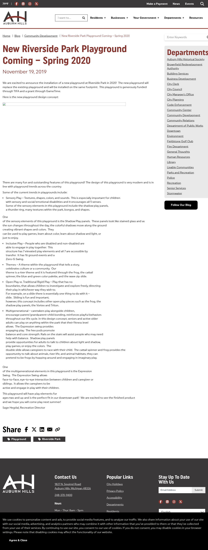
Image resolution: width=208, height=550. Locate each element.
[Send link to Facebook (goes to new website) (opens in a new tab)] (26, 429)
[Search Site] (202, 4)
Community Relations (180, 120)
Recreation (174, 183)
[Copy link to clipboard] (57, 429)
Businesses (118, 17)
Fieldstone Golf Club (180, 141)
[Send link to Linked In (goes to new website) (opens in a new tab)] (42, 429)
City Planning (175, 99)
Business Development (181, 78)
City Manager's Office (180, 94)
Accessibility (114, 497)
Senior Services (176, 188)
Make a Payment (157, 3)
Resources (196, 17)
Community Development (41, 35)
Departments (172, 17)
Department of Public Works (185, 125)
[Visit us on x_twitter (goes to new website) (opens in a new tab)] (36, 4)
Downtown (174, 130)
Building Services (177, 73)
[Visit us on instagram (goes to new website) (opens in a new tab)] (30, 4)
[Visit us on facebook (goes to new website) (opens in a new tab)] (16, 4)
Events (189, 3)
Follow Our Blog (181, 204)
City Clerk (173, 84)
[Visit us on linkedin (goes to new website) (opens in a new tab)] (23, 4)
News (176, 3)
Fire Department (177, 146)
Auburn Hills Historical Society (185, 59)
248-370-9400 (63, 495)
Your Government (144, 17)
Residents (96, 17)
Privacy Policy (115, 491)
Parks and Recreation (180, 172)
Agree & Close (18, 540)
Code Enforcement (179, 104)
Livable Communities (180, 167)
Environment (175, 136)
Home (6, 35)
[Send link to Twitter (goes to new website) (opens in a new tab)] (34, 429)
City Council (174, 89)
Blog (17, 35)
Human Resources (178, 156)
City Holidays (115, 484)
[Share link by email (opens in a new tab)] (49, 429)
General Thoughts (178, 151)
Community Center (179, 110)
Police (171, 177)
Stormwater (174, 193)
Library (171, 162)
